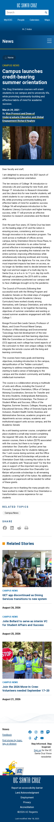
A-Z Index (27, 29)
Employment (27, 797)
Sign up (37, 750)
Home (11, 57)
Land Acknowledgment (27, 792)
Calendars (34, 20)
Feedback (7, 735)
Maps (47, 20)
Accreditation (27, 807)
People (21, 20)
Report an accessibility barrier (27, 787)
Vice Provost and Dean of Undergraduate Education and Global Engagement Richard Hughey (23, 117)
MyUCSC (8, 20)
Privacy (27, 802)
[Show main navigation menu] (49, 40)
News (8, 41)
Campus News (11, 513)
